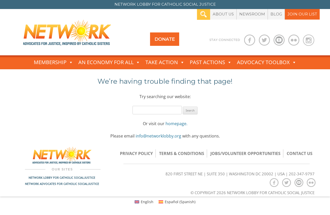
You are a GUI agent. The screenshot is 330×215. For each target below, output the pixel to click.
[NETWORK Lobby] (67, 34)
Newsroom (252, 14)
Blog (276, 14)
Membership (50, 62)
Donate (165, 39)
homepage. (176, 123)
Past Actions (207, 62)
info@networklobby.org (158, 136)
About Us (223, 14)
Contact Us (299, 153)
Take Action (161, 62)
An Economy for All (106, 62)
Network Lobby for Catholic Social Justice (62, 177)
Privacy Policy (136, 153)
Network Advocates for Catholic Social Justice (62, 184)
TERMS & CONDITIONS (181, 153)
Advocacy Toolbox (263, 62)
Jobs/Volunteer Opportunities (245, 153)
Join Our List (302, 14)
